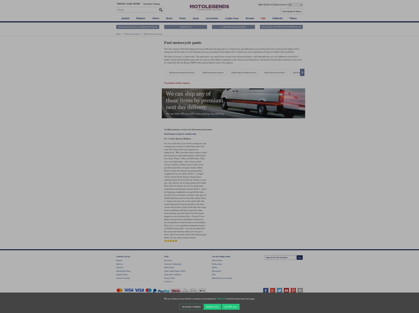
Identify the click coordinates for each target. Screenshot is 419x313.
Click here (221, 298)
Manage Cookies (191, 306)
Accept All (230, 306)
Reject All (212, 306)
